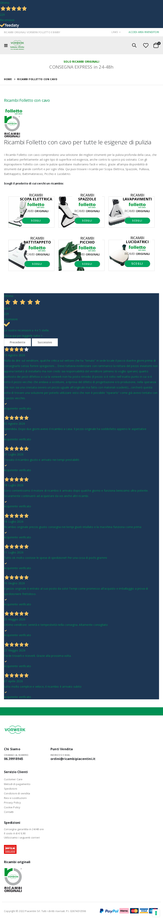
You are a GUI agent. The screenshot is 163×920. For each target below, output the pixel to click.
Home (8, 79)
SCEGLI (36, 220)
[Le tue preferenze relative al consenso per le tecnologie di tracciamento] (156, 913)
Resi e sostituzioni (15, 798)
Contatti (9, 812)
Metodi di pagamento (17, 784)
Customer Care (13, 779)
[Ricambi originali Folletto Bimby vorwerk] (17, 45)
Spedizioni (10, 788)
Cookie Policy (12, 807)
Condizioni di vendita (17, 793)
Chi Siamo (12, 749)
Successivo (45, 342)
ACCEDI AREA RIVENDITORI (144, 32)
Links (115, 32)
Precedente (17, 342)
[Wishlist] (146, 45)
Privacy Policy (12, 802)
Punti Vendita (61, 749)
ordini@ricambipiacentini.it (72, 759)
